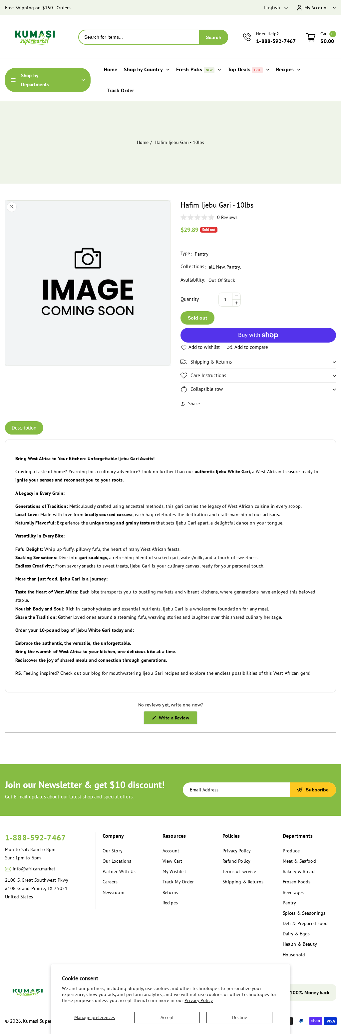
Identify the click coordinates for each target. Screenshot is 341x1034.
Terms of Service (239, 871)
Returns (170, 892)
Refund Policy (236, 861)
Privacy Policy (198, 1000)
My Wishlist (174, 871)
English (272, 7)
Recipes (170, 903)
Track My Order (178, 882)
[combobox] (139, 37)
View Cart (172, 861)
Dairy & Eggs (296, 934)
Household (294, 955)
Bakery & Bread (299, 871)
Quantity (189, 299)
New (220, 267)
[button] (258, 362)
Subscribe (317, 789)
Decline (239, 1017)
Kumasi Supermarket (44, 1021)
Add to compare (251, 347)
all (211, 267)
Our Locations (117, 861)
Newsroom (113, 892)
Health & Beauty (300, 944)
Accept (167, 1017)
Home (143, 142)
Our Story (113, 851)
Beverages (293, 892)
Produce (291, 851)
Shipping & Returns (242, 882)
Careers (110, 882)
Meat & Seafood (299, 861)
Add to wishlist (204, 347)
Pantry (233, 267)
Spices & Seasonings (304, 913)
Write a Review (177, 719)
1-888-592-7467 (35, 837)
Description (24, 428)
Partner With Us (119, 871)
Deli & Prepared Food (305, 923)
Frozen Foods (297, 882)
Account (171, 851)
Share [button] (194, 404)
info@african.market (34, 869)
